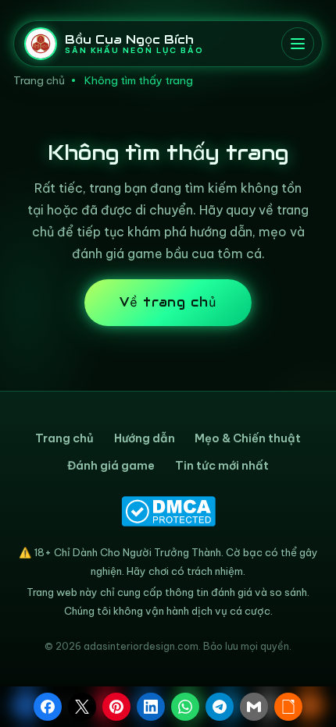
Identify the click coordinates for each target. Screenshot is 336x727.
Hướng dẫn (144, 438)
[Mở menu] (297, 43)
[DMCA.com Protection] (168, 511)
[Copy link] (288, 707)
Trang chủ (39, 80)
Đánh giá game (111, 466)
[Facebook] (48, 707)
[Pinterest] (116, 707)
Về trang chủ (168, 302)
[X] (82, 707)
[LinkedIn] (151, 707)
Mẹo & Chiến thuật (248, 438)
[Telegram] (220, 707)
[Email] (254, 707)
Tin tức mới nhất (222, 466)
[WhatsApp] (185, 707)
